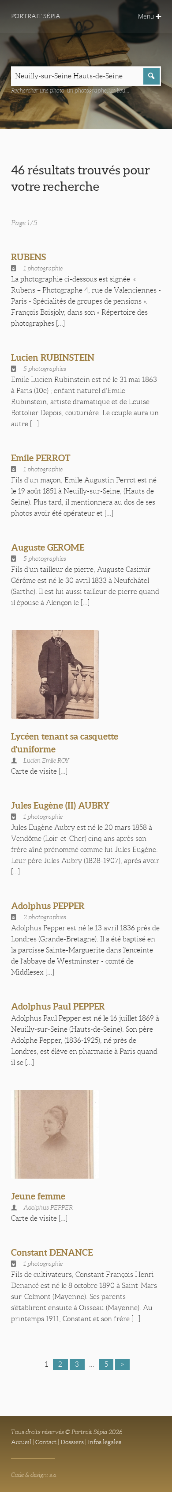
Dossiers (72, 1442)
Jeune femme (38, 1196)
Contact (45, 1442)
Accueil (21, 1442)
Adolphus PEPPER (48, 906)
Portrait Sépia (35, 15)
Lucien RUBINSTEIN (52, 357)
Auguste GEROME (47, 547)
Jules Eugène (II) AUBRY (60, 805)
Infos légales (104, 1442)
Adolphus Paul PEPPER (58, 1006)
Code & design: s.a (33, 1474)
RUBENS (28, 257)
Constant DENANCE (52, 1252)
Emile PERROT (41, 458)
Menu (147, 16)
